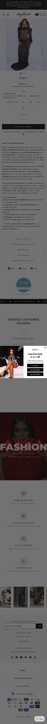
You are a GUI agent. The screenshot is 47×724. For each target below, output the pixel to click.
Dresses (35, 365)
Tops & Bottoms (35, 374)
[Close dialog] (45, 347)
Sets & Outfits (35, 370)
